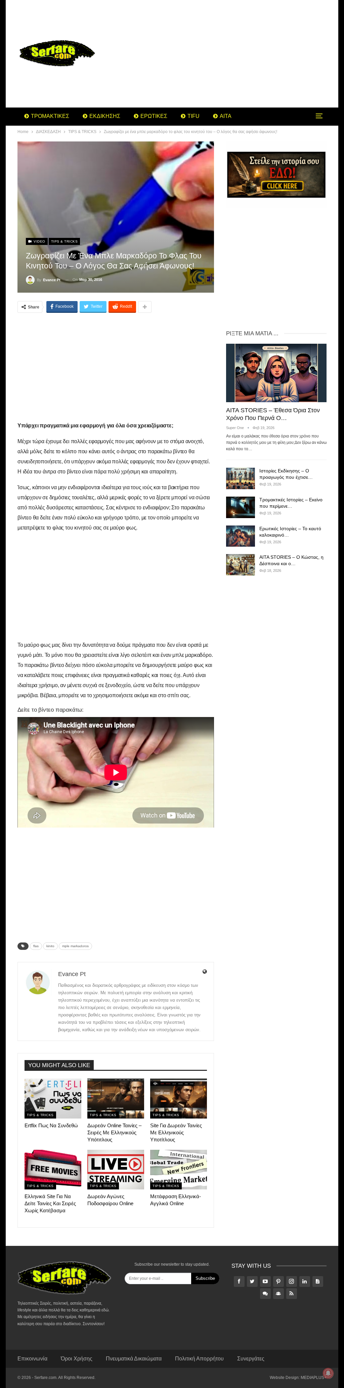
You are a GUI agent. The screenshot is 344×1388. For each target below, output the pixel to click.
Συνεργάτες (250, 1358)
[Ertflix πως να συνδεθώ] (53, 1098)
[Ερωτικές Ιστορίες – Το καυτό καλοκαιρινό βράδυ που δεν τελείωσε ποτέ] (240, 536)
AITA (225, 116)
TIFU (193, 116)
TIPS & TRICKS (64, 241)
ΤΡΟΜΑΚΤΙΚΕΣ (50, 116)
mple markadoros (75, 946)
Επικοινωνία (32, 1358)
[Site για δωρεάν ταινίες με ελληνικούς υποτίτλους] (178, 1098)
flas (36, 946)
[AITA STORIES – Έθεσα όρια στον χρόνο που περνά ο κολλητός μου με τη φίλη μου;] (276, 373)
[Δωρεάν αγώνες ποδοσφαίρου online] (115, 1169)
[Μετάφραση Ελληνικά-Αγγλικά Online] (178, 1169)
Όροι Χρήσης (76, 1358)
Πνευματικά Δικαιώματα (134, 1358)
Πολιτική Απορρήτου (199, 1358)
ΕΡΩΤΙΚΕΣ (153, 116)
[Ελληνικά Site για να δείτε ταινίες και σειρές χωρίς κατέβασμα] (53, 1169)
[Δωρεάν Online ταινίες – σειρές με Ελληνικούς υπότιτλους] (115, 1098)
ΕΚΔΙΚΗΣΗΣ (104, 116)
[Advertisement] (226, 54)
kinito (50, 946)
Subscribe (205, 1278)
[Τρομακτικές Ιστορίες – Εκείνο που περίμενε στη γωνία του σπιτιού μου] (240, 507)
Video (39, 241)
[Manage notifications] (328, 1373)
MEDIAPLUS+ (314, 1377)
